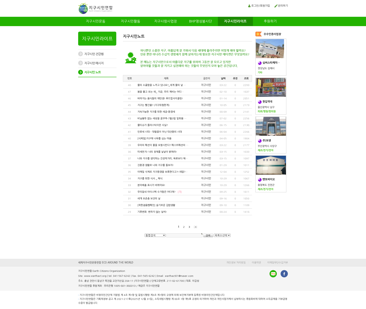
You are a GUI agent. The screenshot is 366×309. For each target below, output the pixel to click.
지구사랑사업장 (165, 21)
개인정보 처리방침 (236, 262)
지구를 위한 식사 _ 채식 (149, 178)
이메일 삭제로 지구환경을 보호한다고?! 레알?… (162, 172)
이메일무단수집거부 (277, 262)
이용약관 (256, 262)
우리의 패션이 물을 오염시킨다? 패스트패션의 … (162, 145)
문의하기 (283, 5)
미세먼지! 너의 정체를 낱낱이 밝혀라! (156, 152)
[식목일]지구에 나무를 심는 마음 (153, 138)
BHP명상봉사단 (200, 21)
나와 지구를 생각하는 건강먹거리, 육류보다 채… (162, 158)
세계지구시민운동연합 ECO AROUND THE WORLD (105, 262)
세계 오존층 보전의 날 (148, 198)
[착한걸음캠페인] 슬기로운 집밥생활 (155, 205)
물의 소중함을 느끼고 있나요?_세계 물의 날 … (161, 85)
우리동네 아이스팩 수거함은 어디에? (159, 192)
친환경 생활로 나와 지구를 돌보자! (154, 165)
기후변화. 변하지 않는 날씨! (151, 212)
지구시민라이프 (235, 21)
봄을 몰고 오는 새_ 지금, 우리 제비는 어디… (160, 92)
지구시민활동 (130, 21)
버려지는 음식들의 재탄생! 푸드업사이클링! (159, 98)
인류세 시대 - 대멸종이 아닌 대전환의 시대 (159, 132)
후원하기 (270, 21)
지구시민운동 (95, 21)
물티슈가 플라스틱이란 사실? (152, 125)
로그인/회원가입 (260, 5)
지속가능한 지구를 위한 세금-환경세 (155, 112)
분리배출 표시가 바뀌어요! (150, 185)
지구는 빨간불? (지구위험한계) (152, 105)
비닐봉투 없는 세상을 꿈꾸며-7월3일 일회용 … (161, 118)
